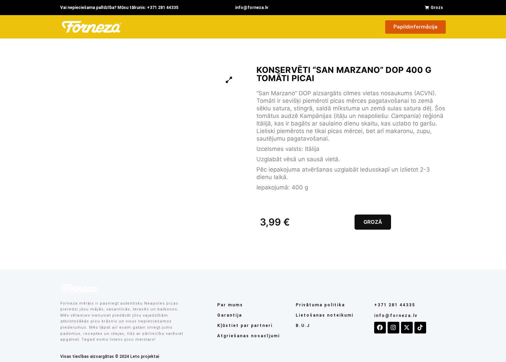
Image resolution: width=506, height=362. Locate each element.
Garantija (229, 315)
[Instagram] (393, 327)
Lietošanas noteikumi (325, 315)
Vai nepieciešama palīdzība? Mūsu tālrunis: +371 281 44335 (119, 7)
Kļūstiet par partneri (245, 325)
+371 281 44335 (394, 305)
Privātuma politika (320, 305)
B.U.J (303, 325)
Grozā (372, 222)
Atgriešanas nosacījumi (248, 335)
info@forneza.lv (251, 7)
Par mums (230, 305)
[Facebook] (380, 327)
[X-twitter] (407, 327)
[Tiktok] (420, 327)
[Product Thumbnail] (229, 80)
